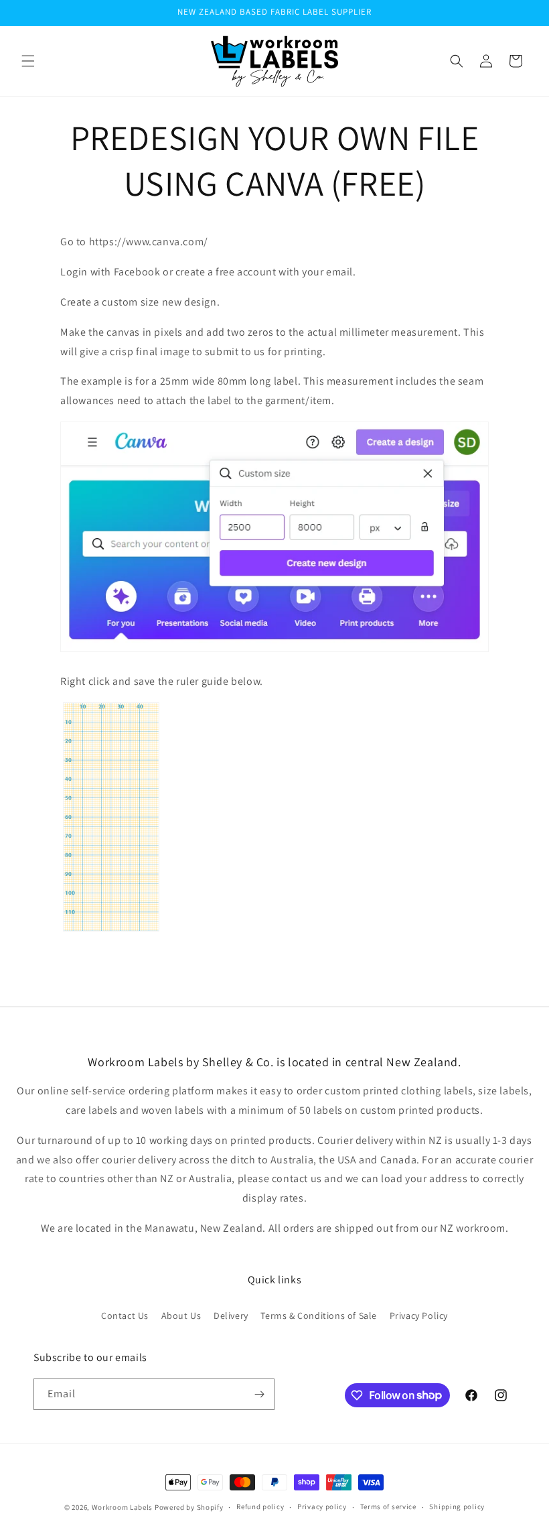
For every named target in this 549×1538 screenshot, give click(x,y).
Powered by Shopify (189, 1507)
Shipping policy (457, 1506)
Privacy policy (322, 1506)
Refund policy (260, 1506)
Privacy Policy (419, 1315)
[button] (28, 61)
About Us (181, 1315)
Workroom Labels (122, 1507)
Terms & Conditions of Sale (318, 1315)
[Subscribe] (259, 1394)
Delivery (231, 1315)
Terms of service (388, 1506)
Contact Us (125, 1315)
